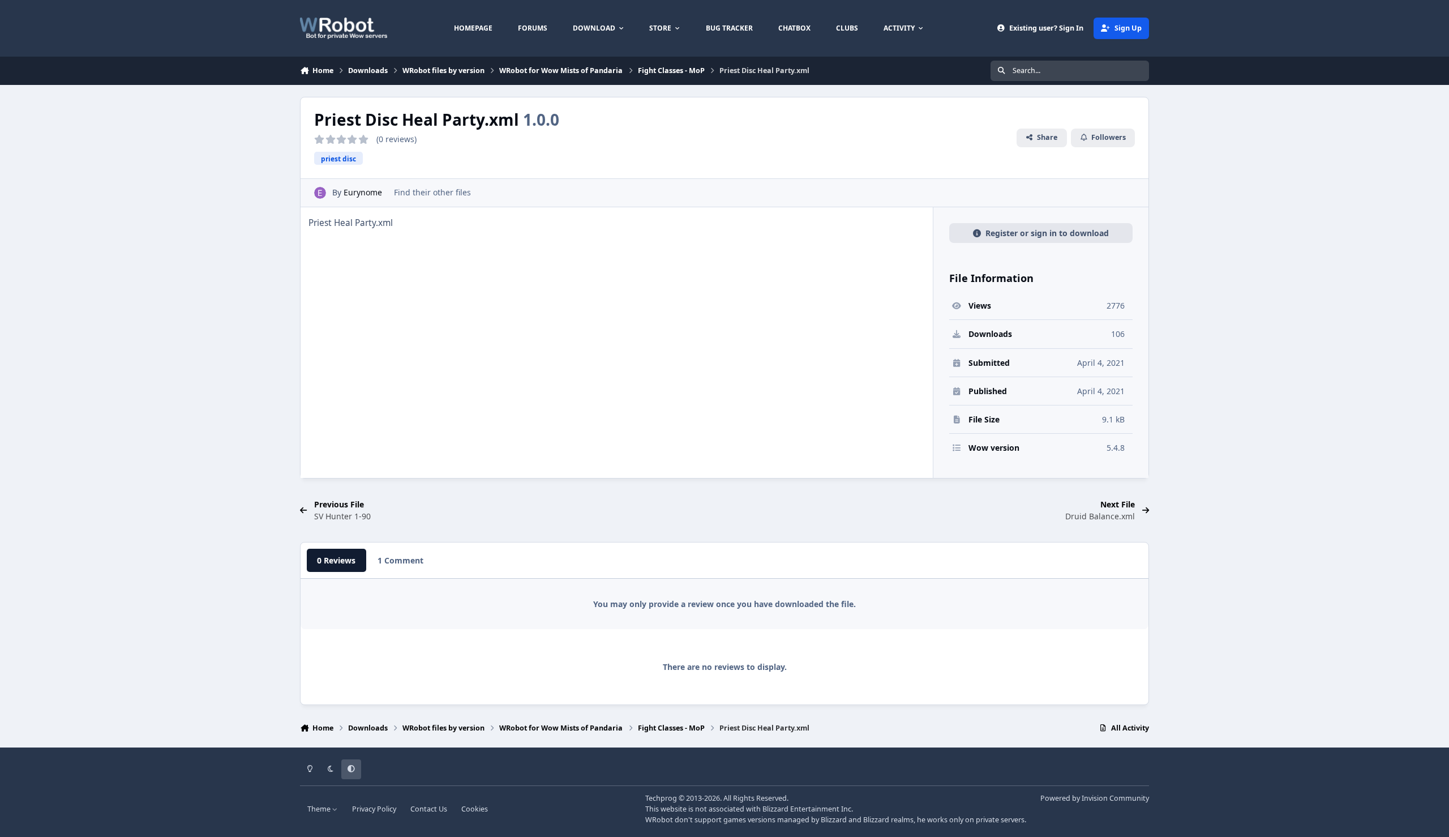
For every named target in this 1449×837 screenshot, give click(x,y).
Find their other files (432, 192)
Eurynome (363, 192)
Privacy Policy (374, 809)
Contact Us (428, 809)
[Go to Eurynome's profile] (320, 193)
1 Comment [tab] (400, 560)
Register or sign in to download (1047, 233)
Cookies (474, 809)
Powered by (1094, 798)
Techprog (661, 798)
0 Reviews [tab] (336, 560)
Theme (319, 809)
